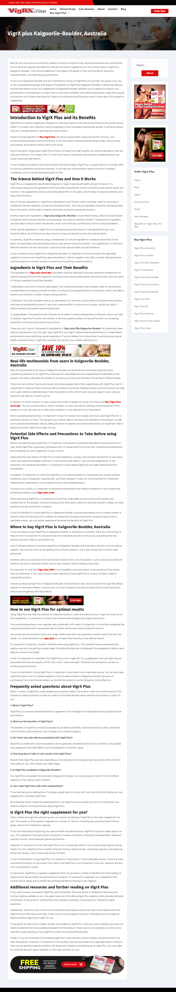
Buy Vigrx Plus (58, 13)
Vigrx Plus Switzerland (146, 292)
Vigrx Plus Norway (143, 270)
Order (137, 209)
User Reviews (86, 9)
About (101, 9)
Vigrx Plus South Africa (146, 284)
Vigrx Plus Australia (144, 248)
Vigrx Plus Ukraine (143, 313)
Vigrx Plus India (142, 328)
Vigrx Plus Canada (143, 255)
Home (53, 9)
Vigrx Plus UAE (142, 299)
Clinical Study (67, 9)
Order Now (159, 11)
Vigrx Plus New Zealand (146, 262)
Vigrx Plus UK (141, 306)
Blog (123, 9)
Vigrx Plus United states (147, 321)
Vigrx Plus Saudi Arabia (146, 277)
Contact (113, 9)
